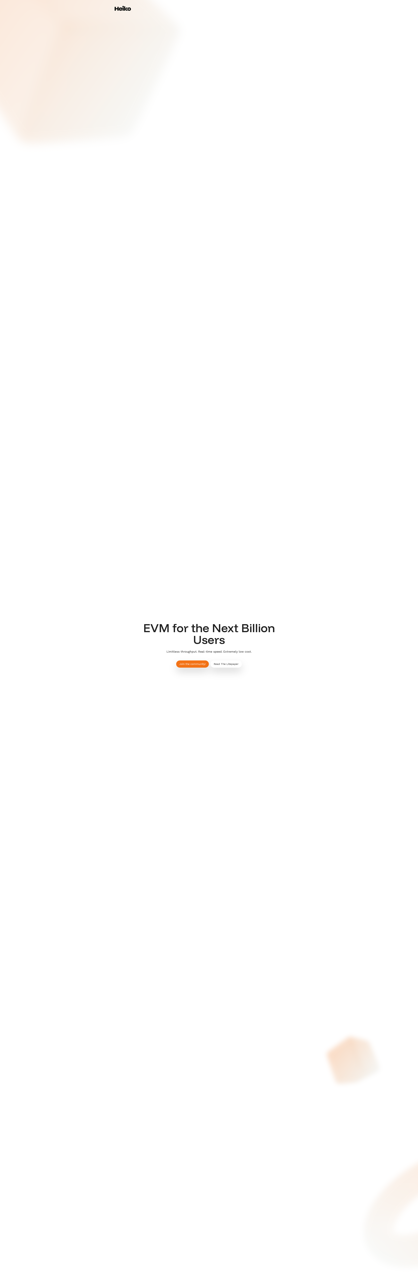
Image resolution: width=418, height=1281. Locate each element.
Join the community (258, 13)
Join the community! (192, 664)
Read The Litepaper (291, 13)
